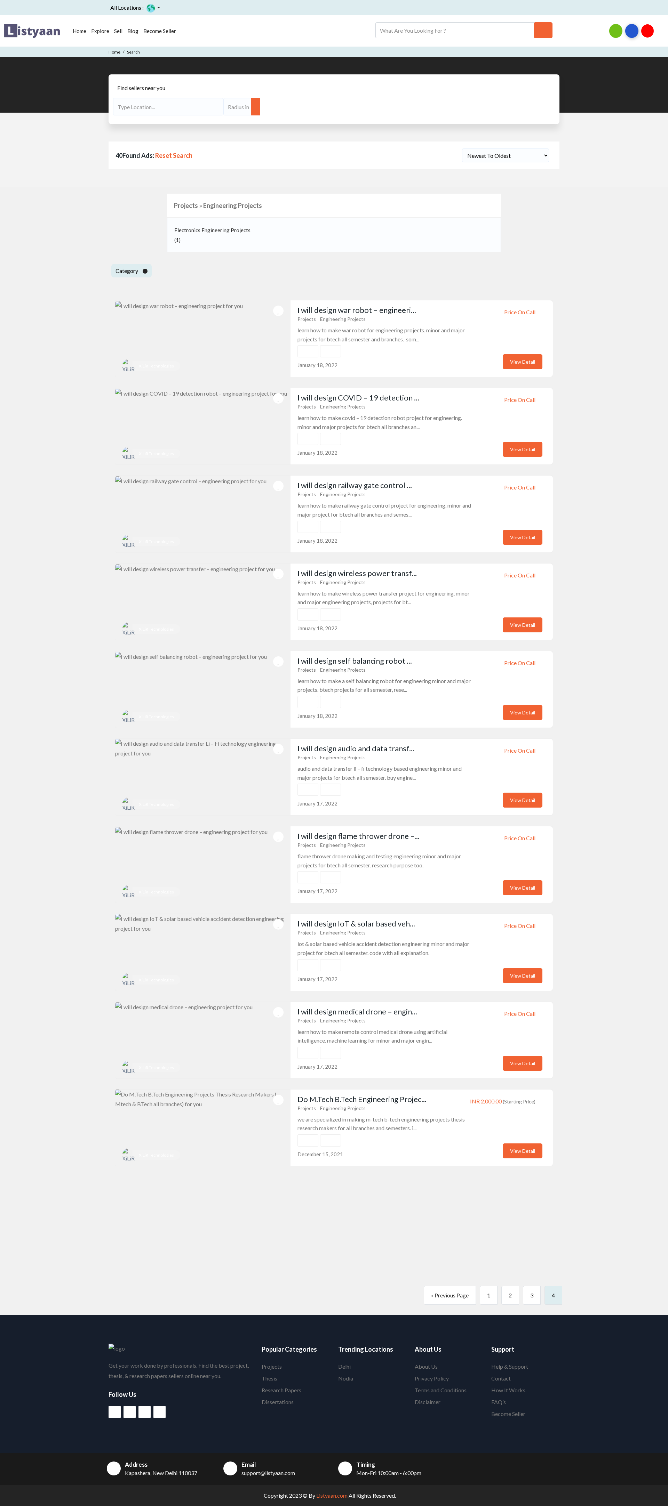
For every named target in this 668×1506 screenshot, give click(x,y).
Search (133, 52)
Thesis (269, 1378)
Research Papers (281, 1390)
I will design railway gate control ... (354, 485)
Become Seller (159, 31)
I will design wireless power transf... (357, 573)
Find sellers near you (141, 87)
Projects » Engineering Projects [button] (218, 205)
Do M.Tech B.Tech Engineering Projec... (362, 1099)
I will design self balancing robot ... (354, 660)
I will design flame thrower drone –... (358, 836)
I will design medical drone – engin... (357, 1011)
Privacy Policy (432, 1378)
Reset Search (173, 155)
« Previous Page (450, 1295)
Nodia (345, 1378)
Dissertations (278, 1402)
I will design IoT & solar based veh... (356, 923)
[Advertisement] (334, 1226)
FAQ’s (498, 1402)
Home (79, 31)
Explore (100, 31)
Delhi (344, 1366)
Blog (132, 31)
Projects (306, 319)
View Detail (522, 362)
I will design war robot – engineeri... (356, 310)
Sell (118, 31)
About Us (426, 1366)
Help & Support (509, 1366)
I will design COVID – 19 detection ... (358, 397)
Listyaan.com (331, 1495)
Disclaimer (427, 1402)
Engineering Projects (343, 319)
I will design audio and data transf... (355, 748)
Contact (501, 1378)
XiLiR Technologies (156, 366)
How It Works (508, 1390)
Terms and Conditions (441, 1390)
